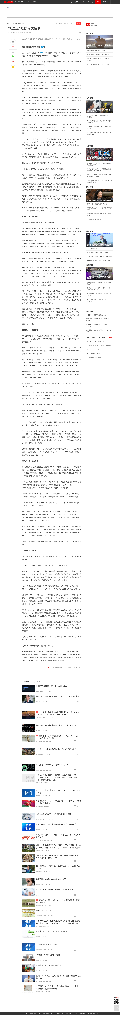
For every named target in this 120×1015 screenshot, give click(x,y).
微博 (42, 47)
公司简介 (48, 1013)
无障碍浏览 (28, 2)
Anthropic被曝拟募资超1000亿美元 (96, 50)
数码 (103, 337)
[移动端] (71, 2)
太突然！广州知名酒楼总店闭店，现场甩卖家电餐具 (56, 749)
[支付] (88, 2)
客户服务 (64, 1013)
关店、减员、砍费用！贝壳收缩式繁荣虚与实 (99, 256)
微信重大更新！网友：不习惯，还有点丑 (51, 931)
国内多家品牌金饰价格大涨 (46, 944)
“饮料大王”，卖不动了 (44, 910)
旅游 (88, 337)
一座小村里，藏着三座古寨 (94, 368)
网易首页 (17, 2)
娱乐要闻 (89, 187)
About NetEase (41, 1013)
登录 (98, 2)
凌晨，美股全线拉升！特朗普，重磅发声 (98, 252)
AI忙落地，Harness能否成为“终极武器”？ (52, 765)
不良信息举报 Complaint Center (79, 1013)
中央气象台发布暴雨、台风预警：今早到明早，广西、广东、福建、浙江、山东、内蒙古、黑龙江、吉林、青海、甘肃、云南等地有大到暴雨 (58, 777)
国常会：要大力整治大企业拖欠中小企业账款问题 (55, 890)
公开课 (110, 337)
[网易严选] (83, 2)
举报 (80, 32)
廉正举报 (90, 1013)
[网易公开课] (77, 2)
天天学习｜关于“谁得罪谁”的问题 (49, 965)
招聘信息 (59, 1013)
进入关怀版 (34, 2)
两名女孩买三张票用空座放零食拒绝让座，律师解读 (56, 824)
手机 (98, 337)
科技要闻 (89, 33)
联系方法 (53, 1013)
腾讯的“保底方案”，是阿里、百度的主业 (51, 686)
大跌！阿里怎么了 (92, 248)
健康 (93, 337)
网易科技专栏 (21, 23)
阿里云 (42, 53)
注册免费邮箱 (105, 2)
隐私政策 (69, 1013)
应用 (22, 2)
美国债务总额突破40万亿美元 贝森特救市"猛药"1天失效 (57, 696)
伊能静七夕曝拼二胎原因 (94, 219)
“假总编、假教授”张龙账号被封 (48, 955)
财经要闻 (89, 231)
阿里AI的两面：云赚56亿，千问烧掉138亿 (98, 54)
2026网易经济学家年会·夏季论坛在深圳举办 (99, 260)
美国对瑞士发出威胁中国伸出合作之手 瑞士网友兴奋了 (57, 725)
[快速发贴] (13, 42)
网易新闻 (93, 23)
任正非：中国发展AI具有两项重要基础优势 (99, 64)
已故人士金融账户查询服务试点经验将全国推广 (54, 814)
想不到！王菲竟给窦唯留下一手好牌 (97, 204)
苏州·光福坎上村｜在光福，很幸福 (96, 372)
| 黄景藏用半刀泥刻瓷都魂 (96, 315)
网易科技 (15, 23)
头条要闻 (89, 98)
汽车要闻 (89, 265)
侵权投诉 (95, 1013)
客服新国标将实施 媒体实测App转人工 (51, 879)
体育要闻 (89, 146)
